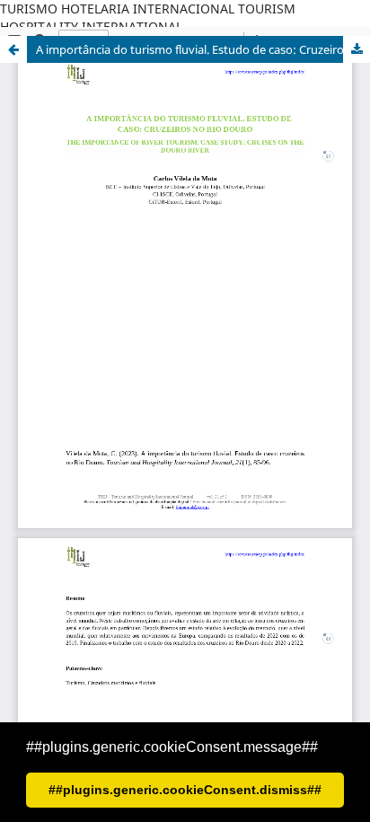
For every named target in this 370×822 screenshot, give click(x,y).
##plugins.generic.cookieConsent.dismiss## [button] (185, 789)
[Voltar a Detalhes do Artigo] (13, 49)
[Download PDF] (356, 49)
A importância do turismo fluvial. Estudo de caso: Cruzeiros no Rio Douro (203, 49)
